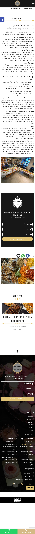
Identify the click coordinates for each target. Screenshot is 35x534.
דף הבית (31, 9)
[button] (2, 19)
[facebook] (14, 484)
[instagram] (22, 484)
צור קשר (30, 430)
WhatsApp (8, 532)
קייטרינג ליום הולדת (27, 452)
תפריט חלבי (11, 439)
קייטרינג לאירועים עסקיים (27, 463)
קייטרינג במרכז (10, 444)
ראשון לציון (28, 476)
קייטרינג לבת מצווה (9, 460)
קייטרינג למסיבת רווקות (8, 457)
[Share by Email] (18, 256)
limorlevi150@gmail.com (23, 480)
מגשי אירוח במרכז (27, 444)
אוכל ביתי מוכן (28, 454)
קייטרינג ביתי (11, 454)
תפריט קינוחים (10, 441)
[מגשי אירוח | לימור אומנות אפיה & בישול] (17, 3)
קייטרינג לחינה (28, 457)
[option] (17, 317)
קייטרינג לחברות (10, 462)
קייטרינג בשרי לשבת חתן (9, 448)
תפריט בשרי (29, 441)
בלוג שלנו (30, 487)
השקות (31, 427)
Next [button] (2, 319)
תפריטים (30, 422)
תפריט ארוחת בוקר (27, 439)
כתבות (26, 9)
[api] (30, 484)
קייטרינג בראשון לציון (26, 447)
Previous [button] (33, 319)
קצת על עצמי (29, 419)
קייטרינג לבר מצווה (27, 460)
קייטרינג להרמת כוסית (8, 452)
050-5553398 (29, 155)
